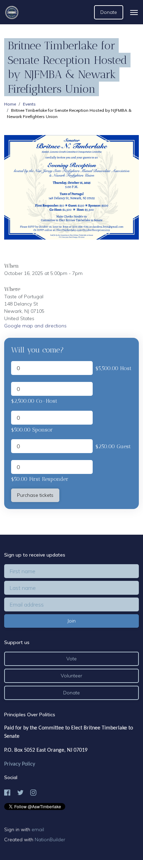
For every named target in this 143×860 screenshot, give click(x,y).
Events (29, 104)
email (38, 829)
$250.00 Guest (113, 446)
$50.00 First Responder (39, 479)
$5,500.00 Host (113, 368)
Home (10, 104)
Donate (108, 12)
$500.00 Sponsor (32, 429)
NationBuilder (50, 839)
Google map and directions (35, 326)
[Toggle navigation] (134, 12)
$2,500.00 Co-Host (34, 401)
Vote (71, 659)
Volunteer (71, 676)
